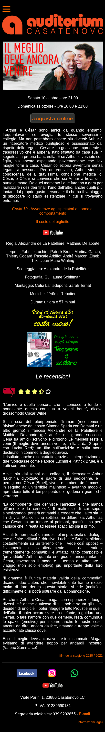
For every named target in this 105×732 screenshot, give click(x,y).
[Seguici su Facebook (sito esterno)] (26, 673)
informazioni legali (90, 722)
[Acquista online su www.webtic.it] (52, 118)
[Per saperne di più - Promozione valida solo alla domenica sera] (53, 317)
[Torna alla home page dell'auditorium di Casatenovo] (53, 23)
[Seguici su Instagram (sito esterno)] (52, 673)
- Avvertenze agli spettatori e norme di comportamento (53, 211)
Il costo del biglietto (52, 222)
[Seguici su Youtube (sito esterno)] (52, 685)
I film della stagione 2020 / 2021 (80, 655)
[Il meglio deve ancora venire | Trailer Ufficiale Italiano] (52, 232)
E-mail (84, 714)
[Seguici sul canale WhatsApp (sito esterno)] (74, 673)
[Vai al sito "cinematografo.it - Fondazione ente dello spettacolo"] (9, 391)
